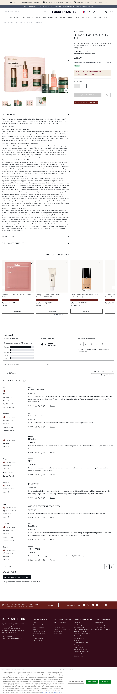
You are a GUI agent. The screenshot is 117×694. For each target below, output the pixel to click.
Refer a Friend (78, 647)
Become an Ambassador (82, 651)
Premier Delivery (38, 638)
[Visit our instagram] (93, 605)
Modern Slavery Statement (61, 629)
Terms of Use (57, 692)
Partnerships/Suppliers (81, 642)
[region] (58, 681)
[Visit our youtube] (97, 605)
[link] (97, 12)
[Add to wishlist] (107, 95)
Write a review (79, 54)
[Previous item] (3, 287)
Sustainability (57, 631)
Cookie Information (59, 627)
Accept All (105, 681)
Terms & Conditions (59, 622)
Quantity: (78, 82)
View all (108, 62)
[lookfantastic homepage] (64, 12)
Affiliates (76, 640)
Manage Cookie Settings (76, 681)
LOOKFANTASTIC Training (102, 629)
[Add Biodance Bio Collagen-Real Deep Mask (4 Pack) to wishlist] (31, 262)
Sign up (51, 605)
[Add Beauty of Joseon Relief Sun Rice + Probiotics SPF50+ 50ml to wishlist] (66, 262)
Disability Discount (80, 636)
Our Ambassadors (79, 638)
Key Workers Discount (81, 649)
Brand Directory (79, 627)
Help (34, 622)
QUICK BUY (18, 311)
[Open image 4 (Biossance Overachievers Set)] (41, 101)
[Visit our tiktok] (102, 605)
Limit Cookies (92, 681)
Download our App (39, 625)
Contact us (36, 636)
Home (4, 22)
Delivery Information (39, 631)
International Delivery (39, 634)
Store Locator (99, 622)
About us (77, 622)
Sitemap (76, 645)
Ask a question (90, 54)
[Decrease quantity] (77, 86)
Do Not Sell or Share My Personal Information (12, 639)
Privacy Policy (57, 625)
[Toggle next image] (68, 60)
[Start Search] (45, 12)
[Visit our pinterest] (106, 605)
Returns (35, 629)
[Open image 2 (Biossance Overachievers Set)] (18, 101)
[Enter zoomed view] (66, 90)
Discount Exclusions (39, 627)
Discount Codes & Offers (82, 634)
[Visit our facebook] (84, 605)
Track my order (37, 640)
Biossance (18, 22)
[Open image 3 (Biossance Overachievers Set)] (29, 101)
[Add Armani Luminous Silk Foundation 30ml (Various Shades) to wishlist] (100, 262)
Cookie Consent (7, 636)
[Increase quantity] (89, 86)
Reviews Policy (57, 634)
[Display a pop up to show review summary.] (16, 302)
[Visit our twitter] (88, 605)
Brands (10, 22)
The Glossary (78, 625)
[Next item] (113, 287)
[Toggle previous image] (3, 60)
